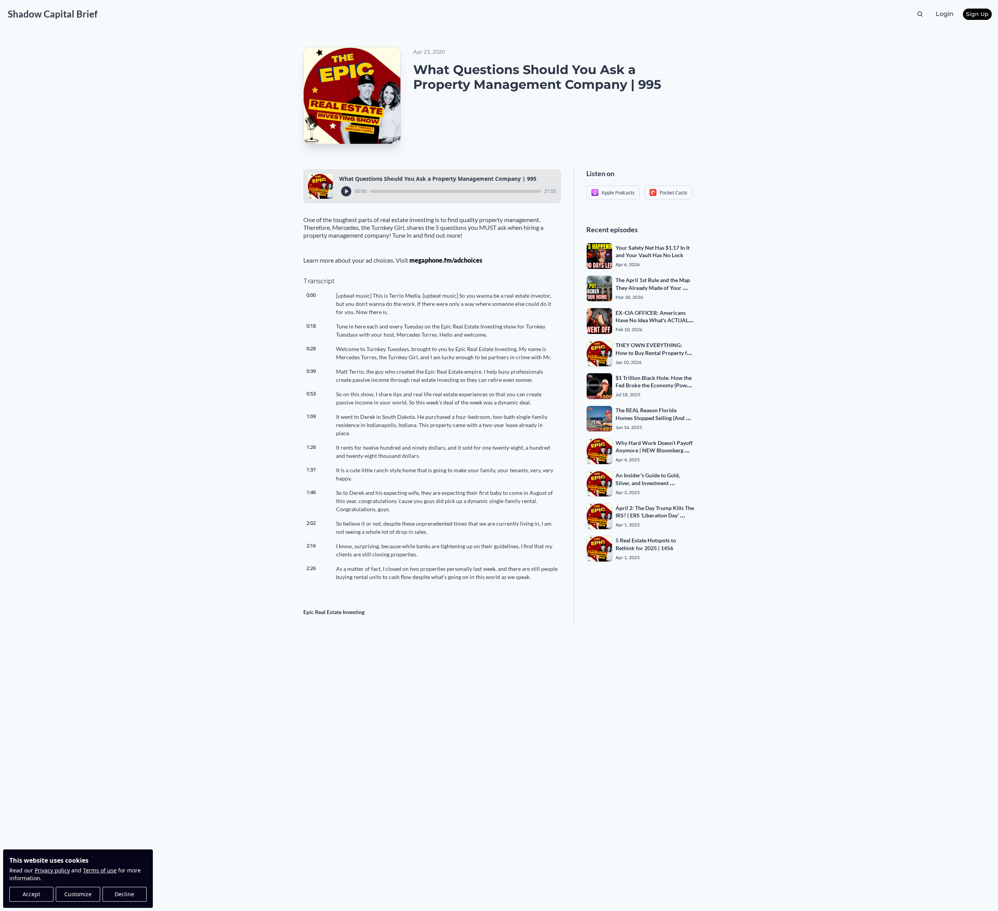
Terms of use (100, 870)
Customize (78, 894)
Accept (31, 894)
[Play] (346, 191)
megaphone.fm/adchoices (445, 260)
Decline (124, 894)
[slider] (455, 191)
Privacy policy (52, 870)
